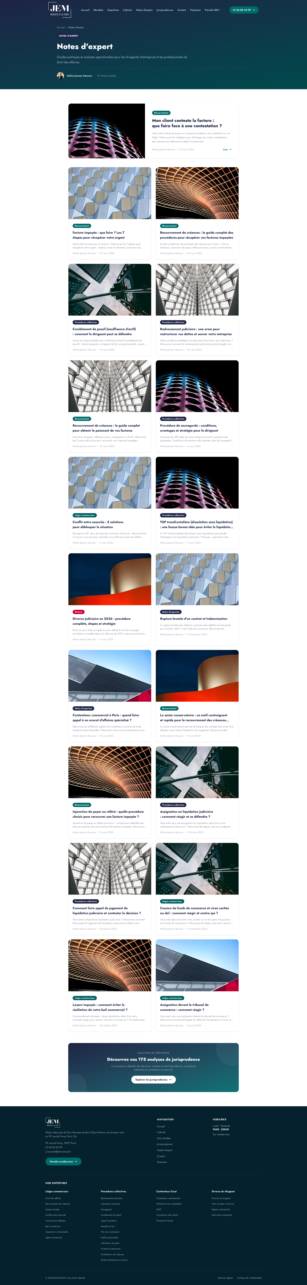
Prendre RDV (212, 10)
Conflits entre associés (55, 1215)
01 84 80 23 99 (242, 10)
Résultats (98, 10)
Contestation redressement (168, 1198)
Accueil (85, 10)
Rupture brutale (52, 1209)
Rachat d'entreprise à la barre (114, 1260)
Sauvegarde (106, 1209)
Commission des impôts (167, 1215)
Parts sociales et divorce (223, 1203)
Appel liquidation (109, 1220)
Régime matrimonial (221, 1209)
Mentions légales (225, 1277)
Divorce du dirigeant (223, 1191)
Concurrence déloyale (55, 1220)
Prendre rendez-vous (61, 1161)
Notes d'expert (144, 10)
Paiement (195, 10)
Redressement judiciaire (111, 1198)
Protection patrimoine (110, 1248)
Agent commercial (53, 1237)
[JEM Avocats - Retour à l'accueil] (59, 10)
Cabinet (127, 10)
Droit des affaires (53, 1198)
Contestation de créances (112, 1254)
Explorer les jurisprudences (151, 1079)
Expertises (113, 10)
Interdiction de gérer (110, 1243)
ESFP (158, 1209)
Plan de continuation (110, 1231)
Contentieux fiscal (166, 1191)
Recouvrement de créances (57, 1203)
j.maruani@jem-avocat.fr (58, 1151)
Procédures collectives (113, 1191)
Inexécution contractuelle (56, 1231)
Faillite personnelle (109, 1237)
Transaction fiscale (164, 1220)
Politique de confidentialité (249, 1277)
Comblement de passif (111, 1215)
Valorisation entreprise (222, 1215)
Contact (181, 10)
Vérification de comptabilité (168, 1203)
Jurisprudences (165, 10)
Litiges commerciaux (56, 1191)
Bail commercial (52, 1226)
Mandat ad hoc (108, 1226)
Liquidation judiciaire (110, 1203)
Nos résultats (164, 1138)
